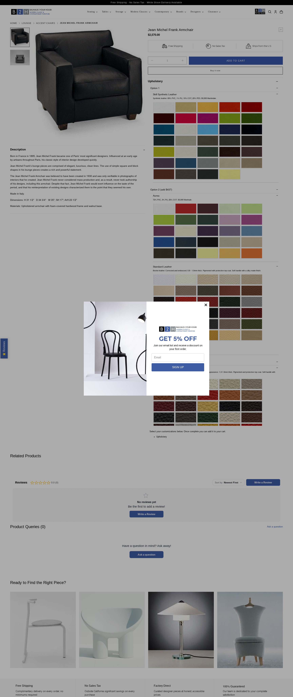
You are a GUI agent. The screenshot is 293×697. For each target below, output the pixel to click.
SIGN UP (178, 367)
